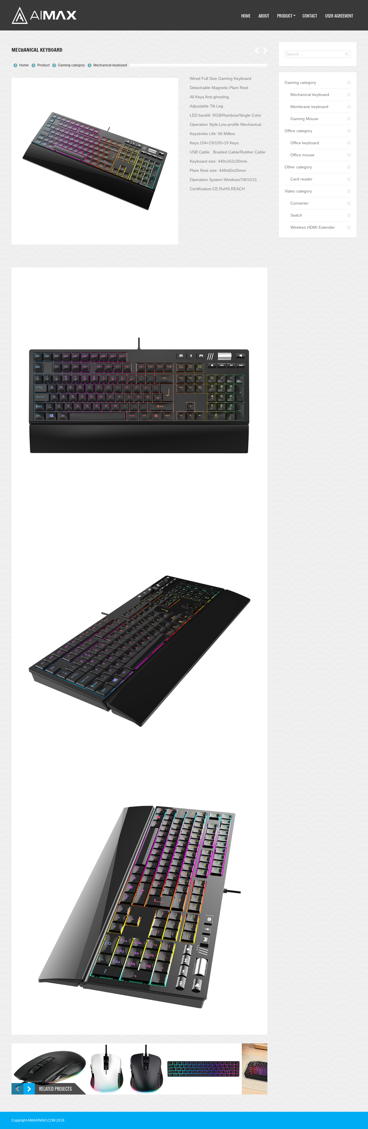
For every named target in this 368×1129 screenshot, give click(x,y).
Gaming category (71, 65)
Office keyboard (304, 143)
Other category (298, 167)
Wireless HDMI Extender (312, 227)
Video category (298, 191)
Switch (296, 215)
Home (24, 65)
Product (43, 65)
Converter (299, 203)
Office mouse (302, 155)
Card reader (301, 179)
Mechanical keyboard (110, 65)
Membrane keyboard (309, 106)
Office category (298, 130)
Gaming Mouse (304, 118)
